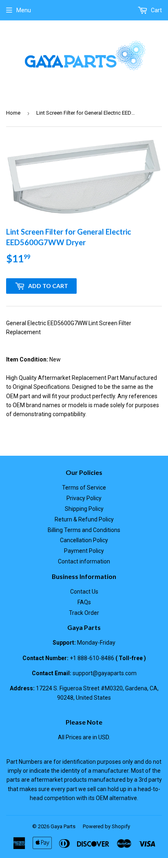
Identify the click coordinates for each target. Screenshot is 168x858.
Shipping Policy (84, 508)
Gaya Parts (63, 826)
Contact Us (84, 591)
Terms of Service (84, 487)
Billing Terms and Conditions (84, 530)
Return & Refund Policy (84, 519)
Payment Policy (84, 551)
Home (13, 113)
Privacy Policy (84, 498)
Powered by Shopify (106, 826)
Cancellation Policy (84, 540)
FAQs (84, 602)
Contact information (84, 561)
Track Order (84, 613)
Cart (156, 10)
